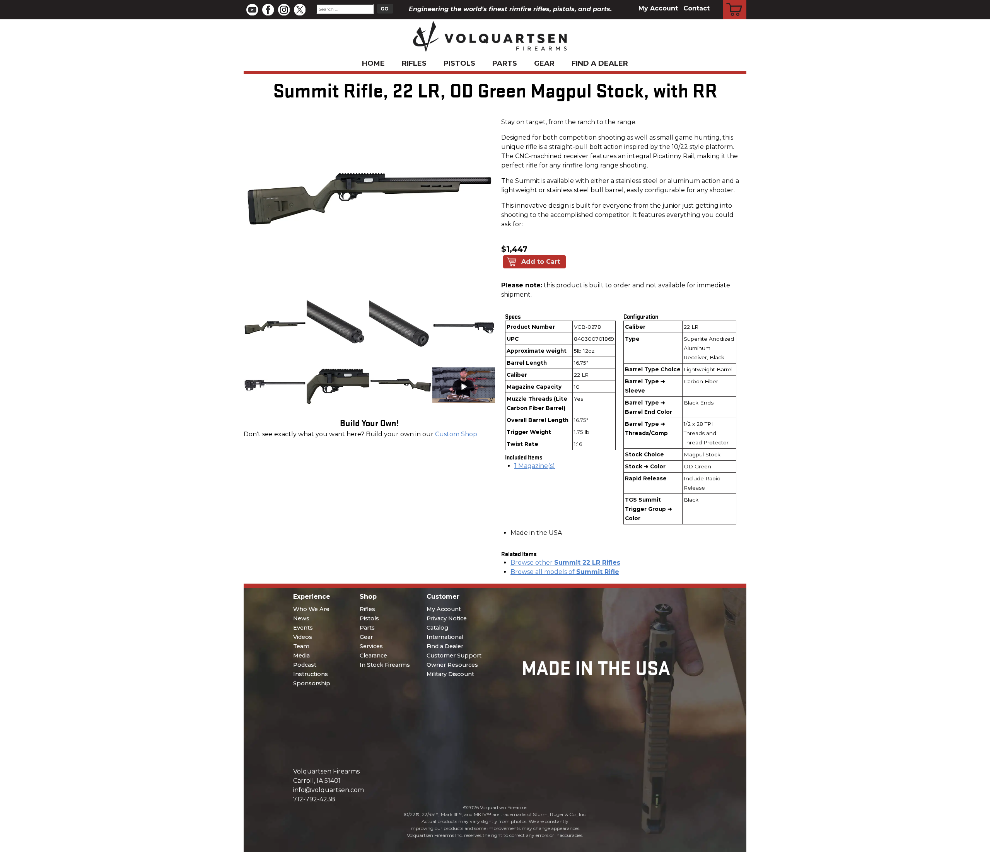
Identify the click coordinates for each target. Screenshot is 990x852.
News (301, 618)
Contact (696, 8)
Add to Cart (540, 261)
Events (303, 627)
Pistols (459, 63)
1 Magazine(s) (534, 466)
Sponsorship (311, 683)
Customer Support (454, 655)
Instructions (310, 674)
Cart (735, 1)
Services (371, 646)
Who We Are (311, 609)
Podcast (304, 664)
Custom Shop (456, 434)
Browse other (565, 562)
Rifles (414, 63)
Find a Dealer (600, 63)
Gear (544, 63)
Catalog (437, 627)
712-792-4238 (314, 799)
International (445, 636)
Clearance (373, 655)
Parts (504, 63)
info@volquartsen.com (328, 790)
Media (301, 655)
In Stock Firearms (385, 664)
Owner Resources (452, 664)
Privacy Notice (447, 618)
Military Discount (450, 674)
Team (301, 646)
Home (373, 63)
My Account (658, 8)
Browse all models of (564, 571)
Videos (302, 636)
